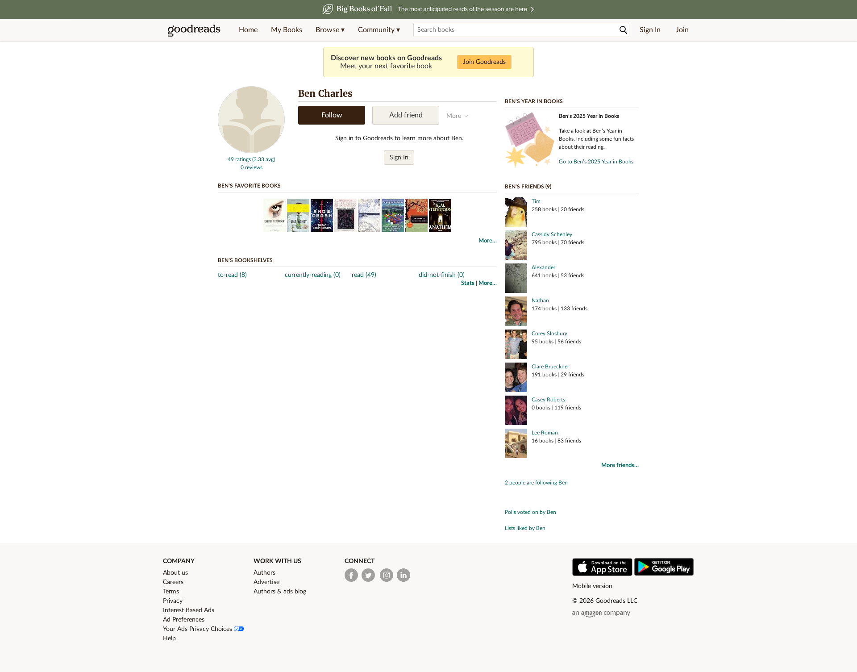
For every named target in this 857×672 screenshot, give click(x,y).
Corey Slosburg (549, 333)
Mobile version (592, 586)
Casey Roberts (548, 399)
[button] (330, 30)
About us (175, 573)
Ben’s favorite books (249, 185)
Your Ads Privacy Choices (198, 629)
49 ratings (239, 159)
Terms (171, 592)
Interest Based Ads (188, 610)
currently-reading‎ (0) (313, 275)
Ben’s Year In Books (534, 101)
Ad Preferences (183, 620)
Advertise (266, 582)
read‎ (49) (364, 275)
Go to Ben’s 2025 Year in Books (596, 161)
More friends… (620, 465)
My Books (286, 29)
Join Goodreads (484, 62)
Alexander (543, 267)
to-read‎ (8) (232, 275)
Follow (331, 115)
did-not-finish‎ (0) (442, 275)
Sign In (650, 29)
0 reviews (251, 167)
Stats (467, 283)
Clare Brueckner (550, 366)
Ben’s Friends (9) (528, 186)
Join (682, 29)
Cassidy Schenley (552, 234)
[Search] (624, 30)
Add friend (406, 115)
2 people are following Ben (536, 482)
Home (248, 29)
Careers (173, 582)
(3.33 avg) (263, 159)
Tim (536, 201)
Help (169, 638)
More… (487, 241)
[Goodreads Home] (194, 30)
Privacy (173, 601)
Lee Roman (545, 432)
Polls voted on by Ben (530, 512)
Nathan (540, 300)
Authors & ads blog (280, 592)
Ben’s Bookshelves (245, 260)
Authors (264, 573)
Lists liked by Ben (525, 528)
